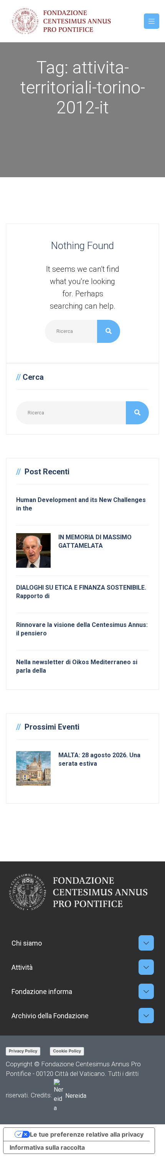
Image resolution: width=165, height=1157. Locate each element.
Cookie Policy (67, 1051)
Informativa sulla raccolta (47, 1147)
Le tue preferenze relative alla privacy (87, 1134)
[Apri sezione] (146, 943)
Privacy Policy (23, 1051)
